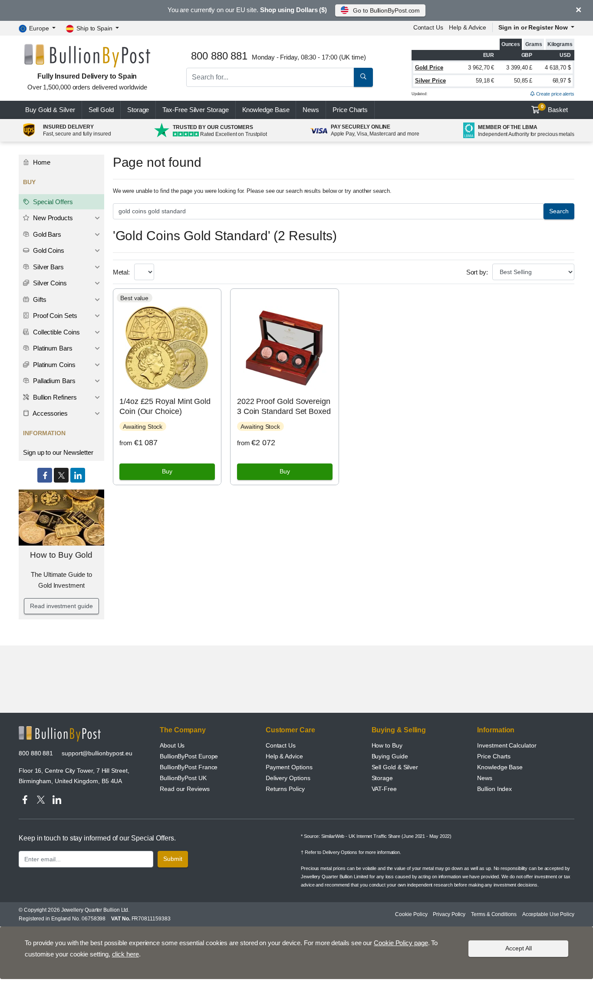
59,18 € (485, 80)
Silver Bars (47, 267)
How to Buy (387, 745)
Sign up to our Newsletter (58, 452)
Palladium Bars (53, 380)
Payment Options (289, 767)
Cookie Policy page (401, 942)
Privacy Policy (449, 914)
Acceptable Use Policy (548, 914)
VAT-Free (384, 788)
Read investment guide (61, 605)
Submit (172, 858)
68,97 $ (562, 80)
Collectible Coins (55, 332)
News (311, 109)
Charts (350, 109)
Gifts (38, 299)
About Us (172, 745)
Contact (428, 27)
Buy (167, 471)
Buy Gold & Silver (50, 109)
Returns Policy (285, 788)
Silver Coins (49, 283)
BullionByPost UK (183, 777)
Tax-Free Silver (195, 109)
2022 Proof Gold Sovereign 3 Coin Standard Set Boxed (284, 406)
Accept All (518, 948)
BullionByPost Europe (189, 756)
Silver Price (430, 80)
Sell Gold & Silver (395, 767)
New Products (52, 218)
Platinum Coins (53, 364)
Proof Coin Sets (54, 315)
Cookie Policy (411, 914)
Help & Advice (467, 27)
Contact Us (281, 745)
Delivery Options (288, 777)
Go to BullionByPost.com (386, 10)
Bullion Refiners (54, 397)
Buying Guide (390, 756)
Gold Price (429, 67)
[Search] (363, 77)
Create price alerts (554, 93)
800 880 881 (36, 753)
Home (40, 162)
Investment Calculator (506, 745)
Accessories (49, 413)
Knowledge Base (266, 109)
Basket (554, 108)
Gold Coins (47, 250)
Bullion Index (494, 788)
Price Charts (494, 756)
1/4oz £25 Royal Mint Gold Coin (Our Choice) (165, 406)
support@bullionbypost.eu (97, 753)
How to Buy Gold (61, 554)
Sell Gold (101, 109)
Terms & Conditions (494, 914)
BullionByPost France (188, 767)
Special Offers (52, 201)
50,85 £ (523, 80)
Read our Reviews (185, 788)
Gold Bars (46, 234)
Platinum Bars (51, 348)
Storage (138, 109)
